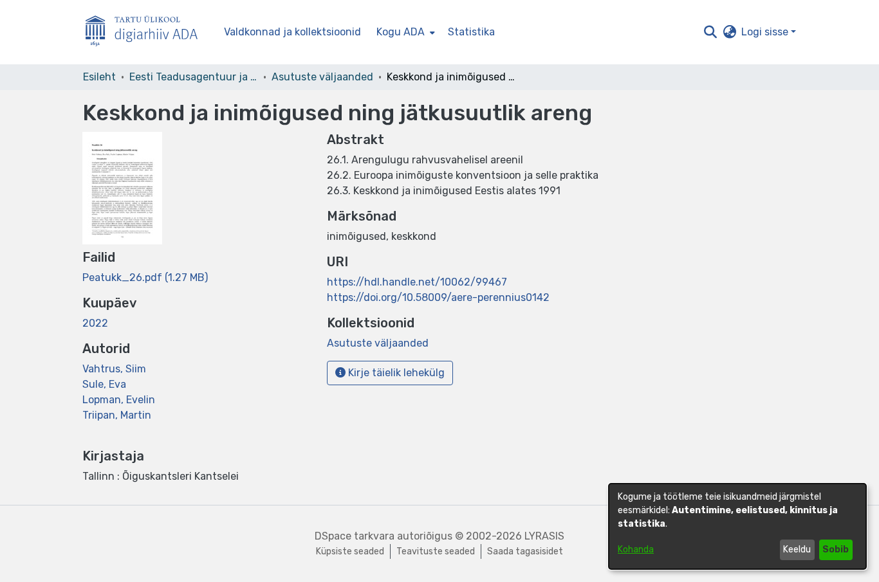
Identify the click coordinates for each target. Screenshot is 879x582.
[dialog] (737, 526)
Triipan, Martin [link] (116, 415)
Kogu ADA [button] (400, 32)
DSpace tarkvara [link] (354, 536)
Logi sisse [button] (766, 32)
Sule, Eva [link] (104, 384)
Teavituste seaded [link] (435, 551)
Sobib (835, 549)
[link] (145, 277)
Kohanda (636, 549)
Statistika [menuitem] (471, 32)
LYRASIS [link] (544, 536)
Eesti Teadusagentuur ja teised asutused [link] (193, 77)
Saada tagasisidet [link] (525, 551)
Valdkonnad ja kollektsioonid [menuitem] (292, 32)
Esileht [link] (99, 77)
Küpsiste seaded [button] (350, 551)
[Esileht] (146, 32)
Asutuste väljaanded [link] (322, 77)
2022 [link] (95, 323)
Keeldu (797, 549)
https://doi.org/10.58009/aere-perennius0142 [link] (438, 297)
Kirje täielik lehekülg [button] (395, 373)
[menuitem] (404, 32)
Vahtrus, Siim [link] (114, 369)
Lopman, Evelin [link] (118, 400)
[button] (710, 32)
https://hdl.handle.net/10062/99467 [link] (417, 282)
